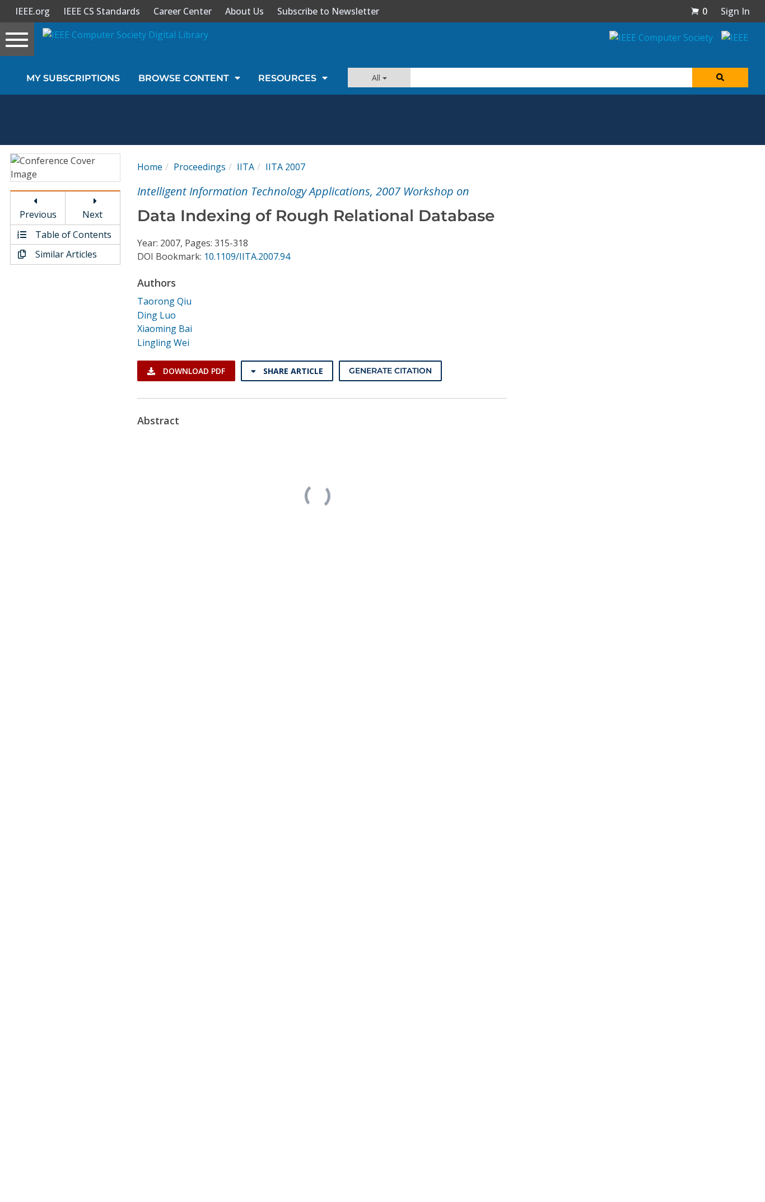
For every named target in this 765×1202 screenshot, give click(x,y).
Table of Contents (72, 234)
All (377, 77)
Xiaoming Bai (164, 328)
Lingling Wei (163, 342)
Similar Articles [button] (65, 254)
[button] (699, 11)
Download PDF (193, 371)
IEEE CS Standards (101, 11)
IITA (245, 167)
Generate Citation (390, 371)
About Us (244, 11)
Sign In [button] (735, 11)
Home (149, 167)
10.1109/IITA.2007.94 (247, 256)
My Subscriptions (73, 78)
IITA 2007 (285, 167)
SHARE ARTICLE (292, 371)
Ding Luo (156, 315)
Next (92, 214)
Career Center (182, 11)
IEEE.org (32, 11)
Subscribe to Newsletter (328, 11)
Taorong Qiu (164, 301)
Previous (38, 214)
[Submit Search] (720, 77)
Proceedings (200, 167)
